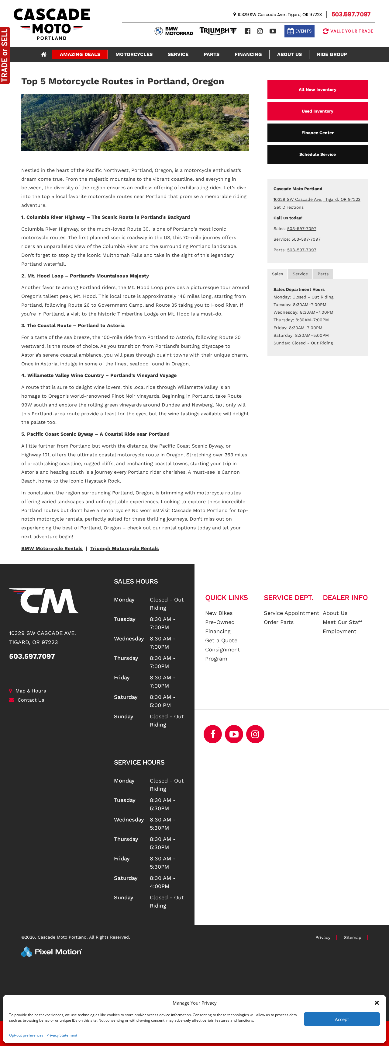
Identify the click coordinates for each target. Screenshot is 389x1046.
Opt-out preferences (26, 1035)
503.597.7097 (32, 656)
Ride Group (332, 54)
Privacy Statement (61, 1035)
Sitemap (352, 937)
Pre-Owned (220, 622)
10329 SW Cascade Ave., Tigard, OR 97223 (317, 199)
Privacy (322, 937)
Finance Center (317, 132)
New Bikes (218, 613)
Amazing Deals (80, 54)
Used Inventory (317, 111)
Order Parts (279, 622)
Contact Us (31, 700)
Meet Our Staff (342, 622)
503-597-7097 (301, 228)
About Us (289, 54)
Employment (339, 631)
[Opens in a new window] (247, 31)
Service (178, 54)
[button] (377, 1003)
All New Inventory (317, 89)
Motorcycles (134, 54)
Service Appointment (291, 613)
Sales (277, 273)
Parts (211, 54)
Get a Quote (221, 640)
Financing (248, 54)
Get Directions (289, 207)
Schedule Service (317, 154)
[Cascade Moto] (57, 600)
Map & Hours (30, 691)
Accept (342, 1019)
